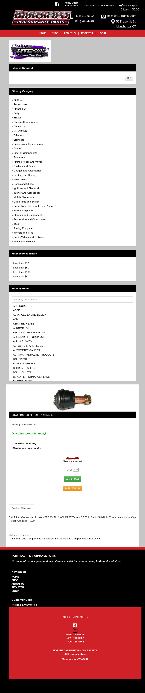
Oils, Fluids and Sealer (26, 201)
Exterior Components (25, 152)
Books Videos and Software (29, 237)
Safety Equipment (23, 210)
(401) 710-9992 (84, 15)
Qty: (69, 470)
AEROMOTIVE (21, 328)
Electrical (19, 139)
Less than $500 (21, 276)
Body (16, 113)
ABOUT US (17, 583)
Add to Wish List (72, 488)
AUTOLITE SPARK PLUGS (28, 345)
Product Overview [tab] (21, 508)
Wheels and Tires (23, 232)
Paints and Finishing (25, 241)
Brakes (17, 117)
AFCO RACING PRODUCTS (29, 332)
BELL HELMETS (22, 372)
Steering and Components (28, 215)
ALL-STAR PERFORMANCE (29, 337)
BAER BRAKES (21, 359)
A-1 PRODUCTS (22, 305)
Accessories (20, 104)
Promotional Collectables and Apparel (35, 206)
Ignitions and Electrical (26, 188)
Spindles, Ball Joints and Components (65, 538)
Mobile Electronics (24, 197)
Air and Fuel (20, 108)
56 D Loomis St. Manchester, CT (126, 24)
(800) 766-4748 (84, 21)
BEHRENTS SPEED (24, 368)
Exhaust (18, 148)
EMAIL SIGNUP (75, 634)
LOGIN (15, 590)
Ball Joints (94, 538)
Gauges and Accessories (27, 170)
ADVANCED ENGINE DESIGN (30, 314)
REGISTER (17, 587)
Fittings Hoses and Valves (28, 161)
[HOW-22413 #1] (72, 399)
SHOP (14, 580)
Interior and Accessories (27, 192)
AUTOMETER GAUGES (26, 350)
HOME (15, 576)
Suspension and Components (30, 219)
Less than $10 (21, 263)
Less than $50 (21, 267)
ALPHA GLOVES (22, 341)
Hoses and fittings (24, 183)
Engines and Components (28, 144)
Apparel (18, 99)
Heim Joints (20, 179)
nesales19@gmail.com (121, 15)
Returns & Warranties (24, 604)
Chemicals (19, 126)
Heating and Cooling (25, 175)
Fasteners (19, 157)
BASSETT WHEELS (24, 363)
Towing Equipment (24, 228)
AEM (15, 319)
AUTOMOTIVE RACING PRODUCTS (33, 354)
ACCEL (17, 310)
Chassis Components (25, 122)
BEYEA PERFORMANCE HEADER (32, 376)
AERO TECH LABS (23, 323)
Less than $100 (21, 272)
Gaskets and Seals (24, 166)
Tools (16, 223)
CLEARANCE (21, 130)
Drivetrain (19, 135)
